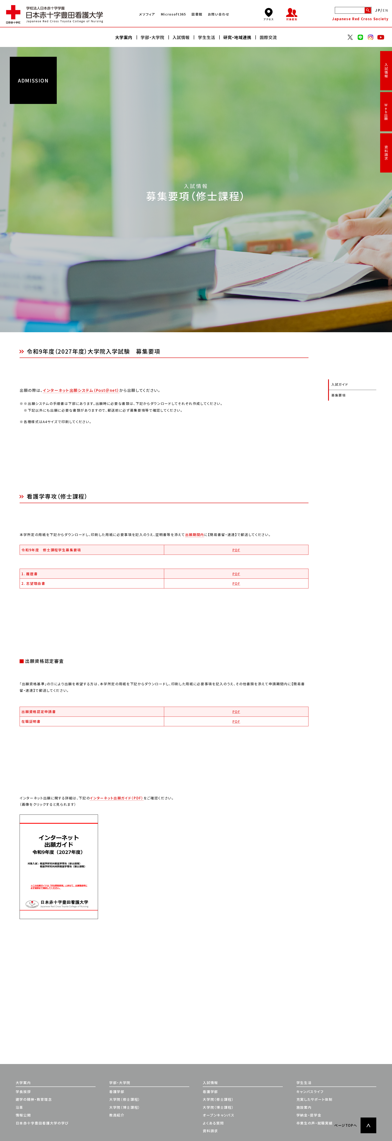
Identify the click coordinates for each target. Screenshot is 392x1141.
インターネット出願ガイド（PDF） (116, 798)
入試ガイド (339, 384)
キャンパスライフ (310, 1091)
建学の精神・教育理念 (34, 1099)
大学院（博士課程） (124, 1107)
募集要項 (338, 395)
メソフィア (147, 14)
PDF (236, 549)
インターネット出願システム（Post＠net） (81, 390)
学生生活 (304, 1082)
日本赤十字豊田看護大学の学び (42, 1123)
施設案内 (304, 1107)
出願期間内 (194, 534)
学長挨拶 (23, 1091)
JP (378, 10)
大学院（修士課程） (124, 1099)
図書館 (197, 14)
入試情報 (386, 70)
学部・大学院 (119, 1082)
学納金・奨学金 (309, 1115)
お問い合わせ (218, 14)
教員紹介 (117, 1115)
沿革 (19, 1107)
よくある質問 (213, 1123)
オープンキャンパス (218, 1115)
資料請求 (386, 152)
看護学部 (117, 1091)
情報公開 (23, 1115)
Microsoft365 (173, 14)
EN (386, 10)
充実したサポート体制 (314, 1099)
